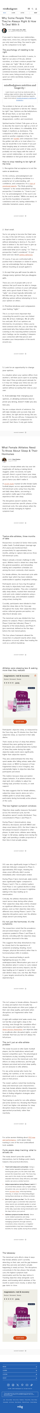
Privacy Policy (28, 1399)
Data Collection (18, 1402)
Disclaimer (22, 1399)
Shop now (20, 721)
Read (20, 1366)
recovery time (14, 1191)
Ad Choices (11, 1402)
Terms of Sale (9, 1399)
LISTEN (22, 12)
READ (4, 12)
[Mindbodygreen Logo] (10, 8)
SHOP (35, 12)
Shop (20, 1378)
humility (17, 139)
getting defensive (26, 255)
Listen (20, 1374)
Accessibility (5, 1402)
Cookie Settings (33, 1402)
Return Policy (34, 1399)
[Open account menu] (36, 8)
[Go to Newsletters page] (29, 8)
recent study (9, 484)
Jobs (4, 1399)
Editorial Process (25, 1402)
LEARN (13, 12)
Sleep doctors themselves (13, 1029)
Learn (20, 1370)
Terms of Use (16, 1399)
